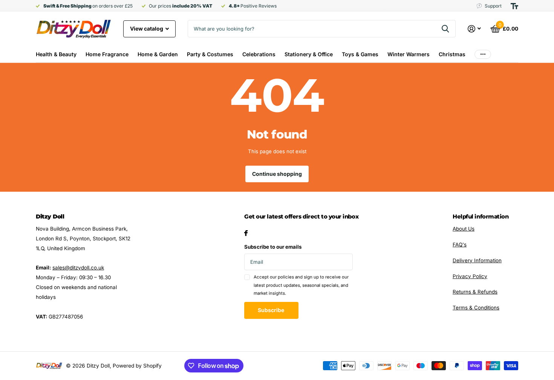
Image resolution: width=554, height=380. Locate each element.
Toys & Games (360, 54)
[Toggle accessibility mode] (514, 6)
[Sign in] (474, 28)
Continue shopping (277, 174)
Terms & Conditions (476, 308)
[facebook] (246, 233)
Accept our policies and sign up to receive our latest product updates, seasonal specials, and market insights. (301, 285)
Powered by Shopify (137, 366)
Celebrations (258, 54)
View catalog (147, 28)
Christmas (452, 54)
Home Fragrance (107, 54)
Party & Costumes (210, 54)
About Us (463, 229)
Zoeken (445, 28)
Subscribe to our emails (273, 247)
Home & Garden (158, 54)
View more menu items (482, 54)
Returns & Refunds (475, 292)
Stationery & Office (309, 54)
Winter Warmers (408, 54)
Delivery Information (477, 260)
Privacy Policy (470, 276)
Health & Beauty (56, 54)
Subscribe (271, 310)
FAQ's (460, 245)
